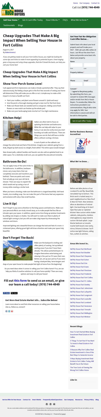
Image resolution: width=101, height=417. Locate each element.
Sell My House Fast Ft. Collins (81, 281)
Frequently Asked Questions (52, 400)
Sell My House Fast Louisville (80, 299)
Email (86, 80)
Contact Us (95, 3)
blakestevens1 (10, 52)
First (71, 68)
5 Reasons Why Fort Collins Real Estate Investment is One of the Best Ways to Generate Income (82, 352)
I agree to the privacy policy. (82, 91)
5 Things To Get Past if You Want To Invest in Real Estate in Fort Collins (82, 343)
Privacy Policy (89, 400)
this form (20, 280)
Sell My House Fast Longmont (81, 295)
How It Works (52, 20)
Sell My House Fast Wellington (81, 313)
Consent (73, 89)
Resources (79, 400)
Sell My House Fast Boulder (80, 252)
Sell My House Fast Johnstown (81, 288)
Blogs (20, 25)
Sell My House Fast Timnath (80, 309)
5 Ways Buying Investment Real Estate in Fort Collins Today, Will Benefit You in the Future (82, 361)
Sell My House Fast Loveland (80, 302)
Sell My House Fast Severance (81, 306)
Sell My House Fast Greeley (80, 284)
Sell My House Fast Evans (79, 267)
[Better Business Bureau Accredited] (83, 145)
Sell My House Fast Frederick (80, 274)
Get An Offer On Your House (11, 400)
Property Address (77, 72)
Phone (72, 80)
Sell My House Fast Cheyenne (80, 256)
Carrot (63, 414)
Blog (97, 400)
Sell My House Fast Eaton (79, 259)
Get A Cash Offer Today (32, 20)
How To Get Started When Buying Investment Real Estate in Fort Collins (82, 334)
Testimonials (9, 25)
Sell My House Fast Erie (78, 263)
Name (72, 61)
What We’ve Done (79, 20)
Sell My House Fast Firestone (80, 270)
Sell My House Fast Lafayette (81, 292)
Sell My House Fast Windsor (80, 317)
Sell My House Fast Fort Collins (81, 277)
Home (75, 3)
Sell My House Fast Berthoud (80, 249)
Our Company (84, 3)
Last (85, 68)
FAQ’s (65, 20)
